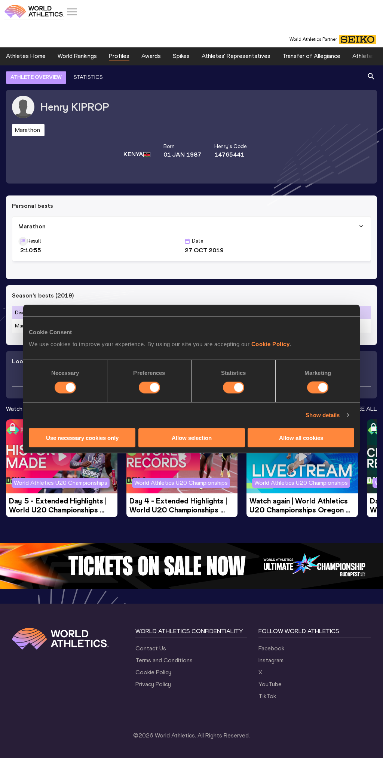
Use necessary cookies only (82, 437)
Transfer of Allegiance (311, 55)
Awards (151, 55)
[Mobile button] (71, 11)
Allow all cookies (301, 437)
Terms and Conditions (164, 660)
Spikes (181, 55)
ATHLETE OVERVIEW (36, 77)
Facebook (271, 648)
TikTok (267, 696)
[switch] (149, 388)
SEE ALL (365, 408)
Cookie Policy (270, 344)
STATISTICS (88, 77)
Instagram (271, 660)
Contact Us (150, 648)
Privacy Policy (153, 684)
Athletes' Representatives (236, 55)
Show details (323, 415)
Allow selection (192, 437)
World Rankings (77, 55)
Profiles (119, 55)
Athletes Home (26, 55)
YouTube (270, 684)
